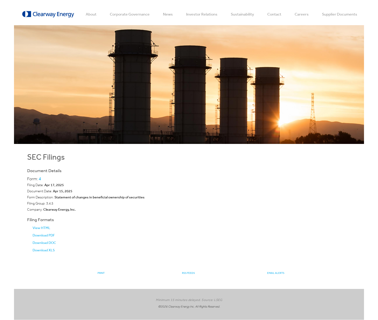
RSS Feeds (188, 273)
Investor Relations (201, 14)
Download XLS (44, 250)
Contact (274, 14)
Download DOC (44, 243)
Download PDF (44, 235)
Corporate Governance (130, 14)
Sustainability (242, 14)
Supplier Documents (339, 14)
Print (101, 273)
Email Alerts (275, 273)
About (91, 14)
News (168, 14)
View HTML (41, 228)
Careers (302, 14)
